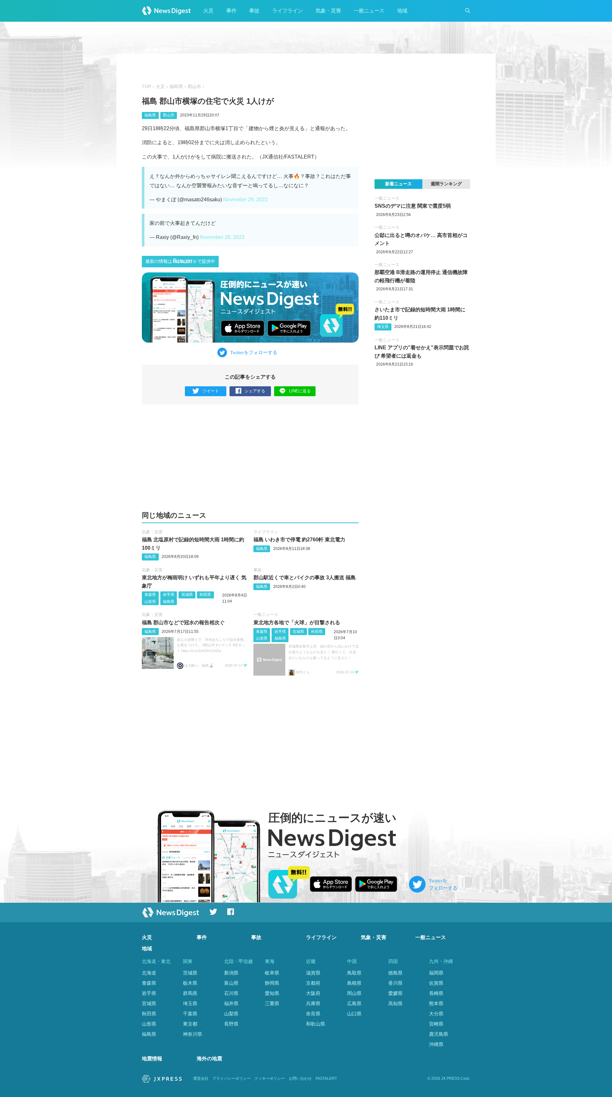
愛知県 (272, 993)
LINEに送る (300, 391)
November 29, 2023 (245, 199)
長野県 (231, 1024)
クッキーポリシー (269, 1078)
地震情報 (152, 1058)
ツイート (210, 391)
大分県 (436, 1013)
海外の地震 (209, 1058)
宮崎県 (436, 1024)
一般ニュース (369, 10)
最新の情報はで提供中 (180, 261)
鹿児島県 (438, 1034)
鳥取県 (354, 972)
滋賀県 (313, 972)
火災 (208, 10)
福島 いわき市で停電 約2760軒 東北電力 (299, 539)
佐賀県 (436, 983)
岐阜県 (272, 972)
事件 (231, 10)
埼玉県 (383, 326)
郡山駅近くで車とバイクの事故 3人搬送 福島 (304, 577)
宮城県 (187, 594)
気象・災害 (328, 10)
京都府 (313, 983)
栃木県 (190, 983)
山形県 (150, 601)
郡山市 (194, 86)
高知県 (395, 1003)
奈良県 (313, 1013)
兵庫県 (313, 1003)
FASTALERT (326, 1078)
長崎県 (436, 993)
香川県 (395, 983)
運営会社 (200, 1078)
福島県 (176, 86)
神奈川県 (192, 1034)
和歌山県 (315, 1024)
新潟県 (231, 972)
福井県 (231, 1003)
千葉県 (190, 1013)
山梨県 (231, 1013)
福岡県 (436, 972)
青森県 (150, 594)
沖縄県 (436, 1044)
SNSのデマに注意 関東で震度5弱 (413, 206)
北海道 (149, 972)
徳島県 (395, 972)
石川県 (231, 993)
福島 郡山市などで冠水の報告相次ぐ (183, 622)
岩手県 (168, 594)
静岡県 (272, 983)
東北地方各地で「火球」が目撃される (296, 622)
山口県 (354, 1013)
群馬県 (190, 993)
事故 (254, 10)
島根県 (354, 983)
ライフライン (287, 10)
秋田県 (205, 594)
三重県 (272, 1003)
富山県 (231, 983)
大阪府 (313, 993)
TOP (146, 86)
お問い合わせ (300, 1078)
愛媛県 (395, 993)
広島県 (354, 1003)
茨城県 (190, 972)
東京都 (190, 1024)
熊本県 (436, 1003)
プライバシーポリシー (231, 1078)
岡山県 (354, 993)
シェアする (254, 391)
